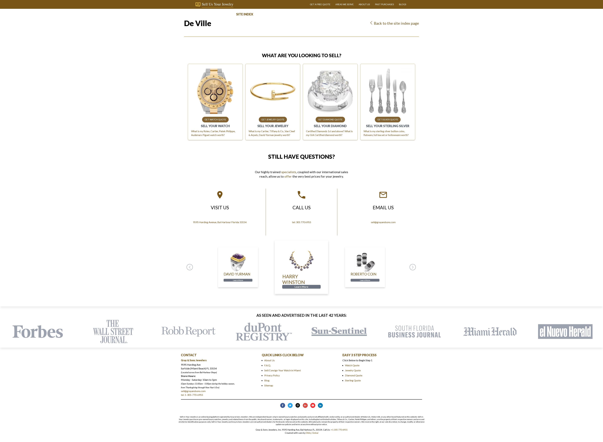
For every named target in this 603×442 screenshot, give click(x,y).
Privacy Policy (272, 375)
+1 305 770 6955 (339, 429)
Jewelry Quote (353, 370)
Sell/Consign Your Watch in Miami (282, 370)
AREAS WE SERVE (344, 4)
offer (288, 176)
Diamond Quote (353, 375)
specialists (288, 172)
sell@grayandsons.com (193, 391)
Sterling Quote (353, 380)
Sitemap (268, 385)
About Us (269, 360)
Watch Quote (352, 365)
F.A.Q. (267, 365)
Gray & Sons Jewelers (194, 360)
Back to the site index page (396, 23)
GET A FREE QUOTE (320, 4)
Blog (266, 380)
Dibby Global (312, 432)
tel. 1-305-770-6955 (192, 394)
